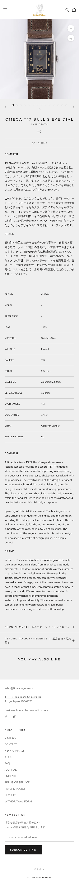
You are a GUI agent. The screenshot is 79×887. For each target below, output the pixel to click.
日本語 (37, 869)
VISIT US (10, 738)
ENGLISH (10, 776)
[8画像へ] (41, 105)
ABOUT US (11, 757)
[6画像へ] (33, 105)
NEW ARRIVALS (15, 751)
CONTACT (11, 744)
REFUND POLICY (15, 789)
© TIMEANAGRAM (39, 877)
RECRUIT (10, 795)
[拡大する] (70, 28)
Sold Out (39, 143)
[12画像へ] (57, 105)
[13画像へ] (62, 105)
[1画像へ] (13, 105)
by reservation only (36, 710)
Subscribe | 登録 (23, 849)
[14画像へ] (66, 105)
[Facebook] (6, 717)
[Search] (67, 9)
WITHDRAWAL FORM (18, 801)
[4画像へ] (25, 105)
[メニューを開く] (5, 9)
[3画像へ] (21, 105)
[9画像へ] (45, 105)
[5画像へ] (29, 105)
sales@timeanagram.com (19, 688)
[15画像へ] (39, 109)
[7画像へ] (37, 105)
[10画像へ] (49, 105)
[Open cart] (74, 10)
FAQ (7, 763)
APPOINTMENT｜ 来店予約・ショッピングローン (37, 626)
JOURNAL (11, 770)
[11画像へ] (53, 105)
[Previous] (5, 107)
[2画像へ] (17, 105)
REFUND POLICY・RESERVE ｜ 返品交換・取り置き (38, 640)
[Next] (73, 107)
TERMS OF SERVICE (17, 782)
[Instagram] (14, 717)
